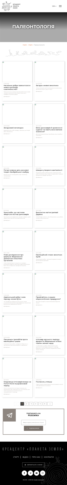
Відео (25, 457)
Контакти (49, 457)
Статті (16, 457)
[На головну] (12, 6)
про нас (36, 457)
